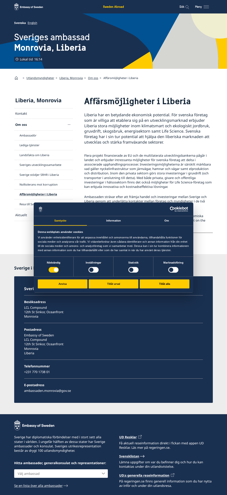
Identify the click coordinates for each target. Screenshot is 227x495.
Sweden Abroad (113, 7)
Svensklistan (129, 456)
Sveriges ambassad (52, 42)
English (32, 23)
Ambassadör (28, 135)
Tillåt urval (113, 284)
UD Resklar (128, 437)
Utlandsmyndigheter (40, 78)
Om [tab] (166, 220)
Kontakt (21, 113)
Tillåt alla (164, 284)
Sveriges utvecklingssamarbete (40, 165)
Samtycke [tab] (60, 220)
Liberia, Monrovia (71, 78)
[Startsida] (17, 78)
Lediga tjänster (30, 145)
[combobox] (61, 473)
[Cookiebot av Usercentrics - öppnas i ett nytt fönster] (173, 209)
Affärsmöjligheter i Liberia (38, 194)
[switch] (93, 270)
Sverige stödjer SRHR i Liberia (39, 175)
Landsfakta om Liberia (34, 155)
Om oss (93, 78)
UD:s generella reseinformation (144, 475)
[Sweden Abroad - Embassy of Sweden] (32, 6)
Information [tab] (113, 220)
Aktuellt (21, 215)
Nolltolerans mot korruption (39, 184)
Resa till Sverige (30, 204)
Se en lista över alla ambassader (38, 485)
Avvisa (63, 284)
